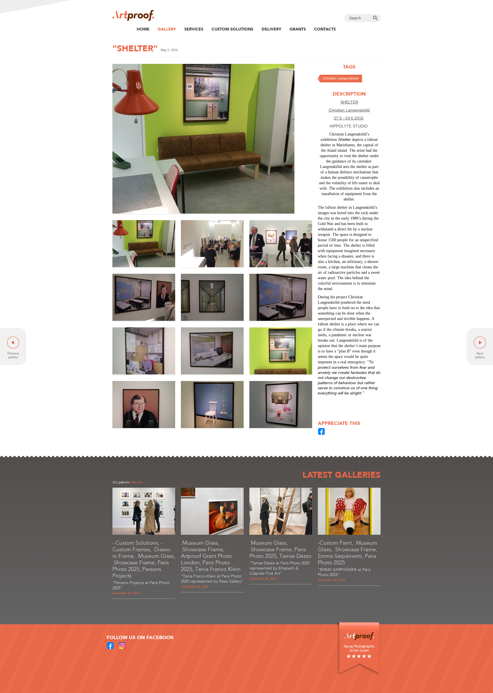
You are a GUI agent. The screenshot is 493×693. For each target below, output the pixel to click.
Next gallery (480, 346)
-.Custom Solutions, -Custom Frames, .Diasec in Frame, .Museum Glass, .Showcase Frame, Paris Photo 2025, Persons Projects (143, 559)
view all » (137, 482)
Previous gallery (13, 346)
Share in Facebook (321, 431)
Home (143, 29)
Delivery (271, 29)
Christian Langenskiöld (341, 78)
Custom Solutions (232, 29)
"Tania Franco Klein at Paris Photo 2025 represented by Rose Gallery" (212, 579)
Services (193, 29)
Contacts (325, 29)
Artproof (133, 15)
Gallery (167, 29)
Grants (298, 29)
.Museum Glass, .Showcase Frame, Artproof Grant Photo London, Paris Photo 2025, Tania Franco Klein (211, 556)
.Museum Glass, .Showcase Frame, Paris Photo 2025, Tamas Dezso (280, 549)
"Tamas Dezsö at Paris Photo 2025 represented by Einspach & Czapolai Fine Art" (279, 568)
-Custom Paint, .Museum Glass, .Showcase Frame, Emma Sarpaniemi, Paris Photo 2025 (347, 553)
